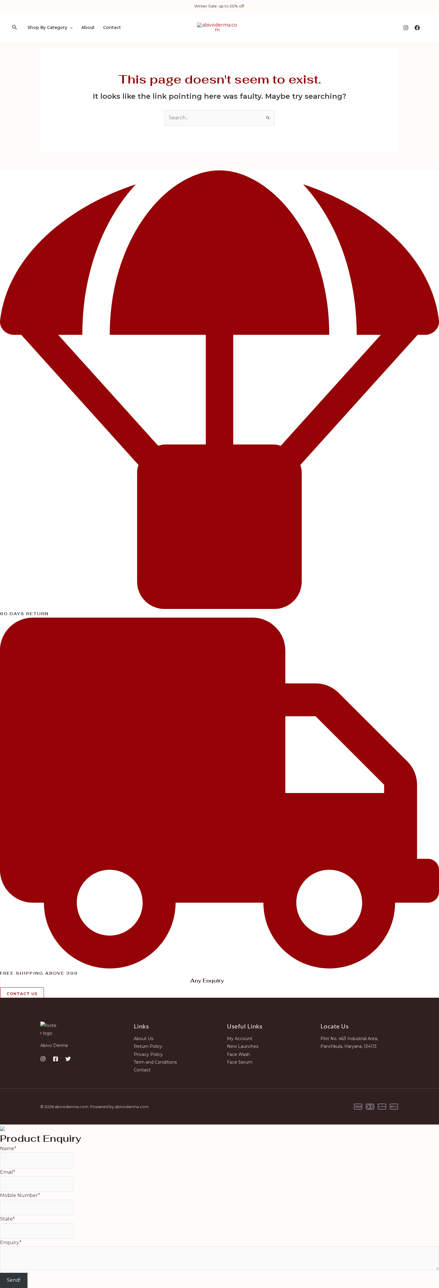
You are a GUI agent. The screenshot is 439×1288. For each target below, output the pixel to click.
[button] (14, 27)
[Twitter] (68, 1059)
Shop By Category (47, 27)
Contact (112, 27)
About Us (143, 1038)
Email (7, 1172)
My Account (239, 1038)
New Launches (242, 1046)
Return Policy (148, 1046)
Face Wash (238, 1054)
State (7, 1219)
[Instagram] (406, 27)
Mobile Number (20, 1195)
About (88, 27)
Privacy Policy (148, 1054)
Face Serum (239, 1062)
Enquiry (11, 1242)
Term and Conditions (155, 1062)
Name (8, 1148)
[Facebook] (417, 27)
